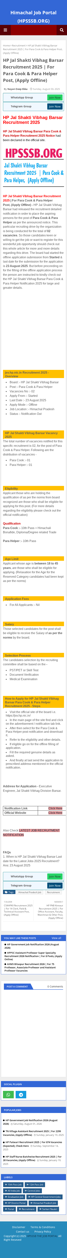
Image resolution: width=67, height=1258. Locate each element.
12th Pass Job (36, 1184)
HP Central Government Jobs (46, 1196)
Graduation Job (15, 1196)
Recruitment (19, 45)
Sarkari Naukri (49, 1209)
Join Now (55, 97)
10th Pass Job (15, 1184)
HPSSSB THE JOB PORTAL (42, 1236)
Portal (11, 1209)
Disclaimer (18, 1227)
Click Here (55, 808)
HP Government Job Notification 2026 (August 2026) (31, 946)
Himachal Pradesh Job (29, 892)
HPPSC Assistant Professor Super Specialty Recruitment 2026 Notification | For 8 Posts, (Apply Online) (33, 956)
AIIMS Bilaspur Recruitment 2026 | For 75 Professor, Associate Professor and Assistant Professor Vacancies (30, 967)
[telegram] (21, 1094)
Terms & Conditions (43, 1227)
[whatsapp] (8, 1094)
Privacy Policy (42, 1231)
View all (56, 938)
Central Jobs (34, 1190)
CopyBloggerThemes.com (34, 1243)
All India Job (14, 1190)
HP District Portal (16, 1203)
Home (6, 45)
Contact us (22, 1231)
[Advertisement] (33, 327)
